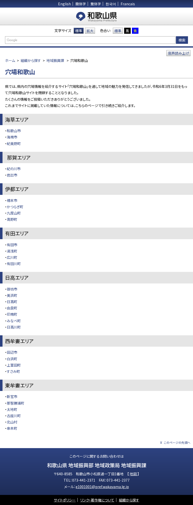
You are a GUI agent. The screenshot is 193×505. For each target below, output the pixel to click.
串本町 (12, 428)
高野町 (12, 219)
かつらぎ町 (15, 206)
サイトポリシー (65, 499)
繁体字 (95, 3)
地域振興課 (55, 60)
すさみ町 (13, 371)
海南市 (12, 136)
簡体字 (80, 3)
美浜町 (12, 295)
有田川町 (14, 263)
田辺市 (12, 352)
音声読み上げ (178, 53)
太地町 (12, 409)
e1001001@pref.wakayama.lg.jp (102, 486)
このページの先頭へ (177, 442)
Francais (128, 3)
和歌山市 (14, 130)
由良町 (12, 307)
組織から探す (31, 60)
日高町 (12, 301)
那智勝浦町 (15, 403)
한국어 (111, 3)
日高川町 (14, 327)
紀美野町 (14, 143)
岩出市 (12, 174)
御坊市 (12, 289)
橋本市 (12, 200)
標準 (78, 30)
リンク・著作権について (97, 499)
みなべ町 (14, 320)
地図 (133, 473)
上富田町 (14, 365)
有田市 (12, 244)
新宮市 (12, 396)
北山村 (12, 421)
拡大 (89, 30)
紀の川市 (14, 168)
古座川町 (14, 415)
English (64, 3)
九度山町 (14, 212)
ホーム (10, 60)
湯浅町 (12, 251)
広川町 (12, 257)
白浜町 (12, 358)
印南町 (12, 314)
